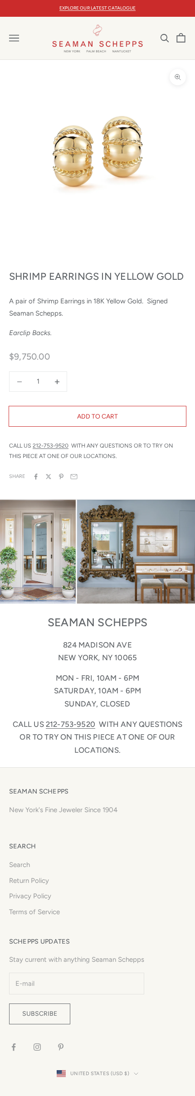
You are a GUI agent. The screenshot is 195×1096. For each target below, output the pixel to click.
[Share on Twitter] (48, 476)
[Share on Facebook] (35, 476)
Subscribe (39, 1014)
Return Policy (29, 881)
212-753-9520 (50, 445)
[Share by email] (74, 476)
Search (19, 865)
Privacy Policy (30, 896)
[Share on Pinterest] (61, 476)
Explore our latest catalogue (97, 8)
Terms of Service (34, 912)
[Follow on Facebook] (13, 1047)
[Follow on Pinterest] (60, 1047)
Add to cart (97, 416)
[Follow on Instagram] (37, 1047)
